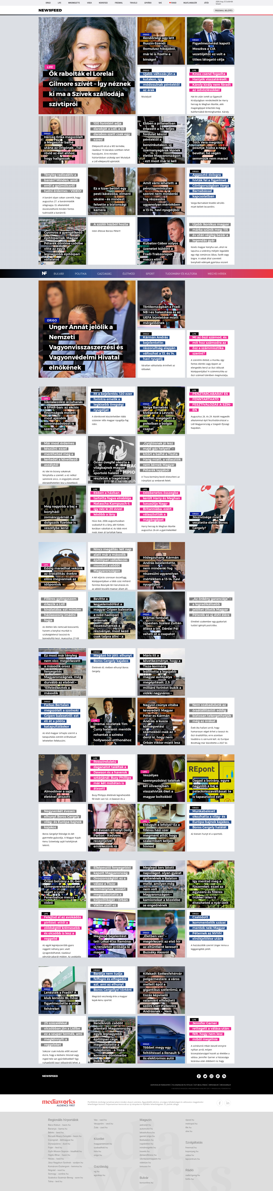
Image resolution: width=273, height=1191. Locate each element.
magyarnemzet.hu (103, 1143)
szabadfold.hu (101, 1147)
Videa (89, 3)
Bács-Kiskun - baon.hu (59, 1125)
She (160, 3)
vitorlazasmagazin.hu (150, 1158)
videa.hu (189, 1155)
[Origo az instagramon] (211, 1076)
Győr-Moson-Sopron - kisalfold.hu (65, 1151)
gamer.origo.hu (147, 1136)
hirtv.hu (97, 1151)
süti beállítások (200, 1085)
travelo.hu (145, 1151)
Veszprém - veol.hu (103, 1123)
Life (59, 3)
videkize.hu (145, 1162)
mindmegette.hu (148, 1147)
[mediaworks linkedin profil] (227, 1103)
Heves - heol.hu (56, 1158)
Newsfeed (103, 3)
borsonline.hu (146, 1182)
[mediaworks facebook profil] (220, 1103)
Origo (48, 3)
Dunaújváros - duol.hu (59, 1143)
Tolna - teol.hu (55, 1181)
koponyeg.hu (191, 1151)
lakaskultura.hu (147, 1132)
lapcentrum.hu (192, 1159)
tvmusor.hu (145, 1166)
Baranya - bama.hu (57, 1128)
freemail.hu (191, 1147)
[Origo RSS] (224, 1076)
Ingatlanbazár (190, 3)
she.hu (188, 1131)
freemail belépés (224, 10)
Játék (206, 3)
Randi (173, 3)
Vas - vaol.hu (100, 1120)
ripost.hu (189, 1120)
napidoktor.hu (146, 1143)
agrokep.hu (99, 1175)
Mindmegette (74, 3)
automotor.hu (146, 1128)
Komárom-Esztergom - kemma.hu (65, 1166)
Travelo (133, 3)
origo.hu (98, 1155)
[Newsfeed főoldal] (50, 1076)
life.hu (188, 1127)
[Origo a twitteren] (205, 1076)
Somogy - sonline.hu (58, 1173)
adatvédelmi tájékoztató (160, 1085)
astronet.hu (145, 1125)
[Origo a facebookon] (199, 1076)
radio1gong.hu (192, 1175)
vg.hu (96, 1171)
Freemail (119, 3)
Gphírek (148, 3)
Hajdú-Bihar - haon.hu (59, 1155)
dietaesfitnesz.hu (148, 1155)
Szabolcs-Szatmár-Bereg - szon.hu (65, 1177)
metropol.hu (191, 1123)
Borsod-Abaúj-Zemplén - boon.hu (65, 1136)
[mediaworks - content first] (58, 1103)
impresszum (213, 1085)
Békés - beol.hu (56, 1132)
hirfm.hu (189, 1179)
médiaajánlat (225, 1085)
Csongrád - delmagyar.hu (60, 1140)
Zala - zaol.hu (101, 1127)
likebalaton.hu (147, 1140)
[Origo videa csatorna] (218, 1076)
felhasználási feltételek (182, 1085)
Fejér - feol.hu (55, 1147)
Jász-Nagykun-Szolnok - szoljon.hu (65, 1162)
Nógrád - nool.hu (56, 1170)
